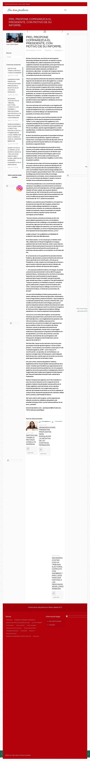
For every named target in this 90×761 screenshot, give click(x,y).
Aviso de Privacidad (55, 621)
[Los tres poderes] (17, 10)
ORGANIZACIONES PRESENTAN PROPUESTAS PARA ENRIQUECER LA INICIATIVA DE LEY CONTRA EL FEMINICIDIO (47, 436)
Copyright (52, 625)
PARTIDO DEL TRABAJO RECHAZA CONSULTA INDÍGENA (32, 440)
